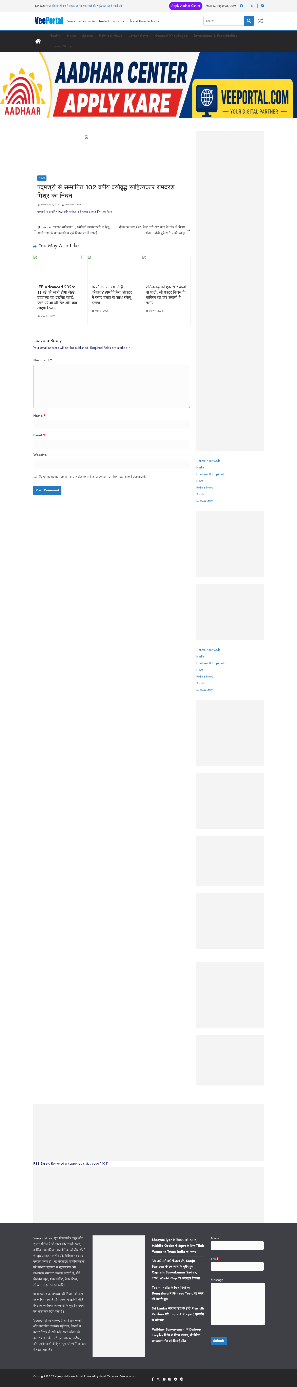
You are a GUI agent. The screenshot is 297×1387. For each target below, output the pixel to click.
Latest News (138, 35)
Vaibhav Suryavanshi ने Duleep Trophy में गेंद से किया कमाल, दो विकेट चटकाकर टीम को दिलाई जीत (176, 1335)
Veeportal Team (73, 204)
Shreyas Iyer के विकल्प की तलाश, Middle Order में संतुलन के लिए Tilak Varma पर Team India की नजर (178, 1245)
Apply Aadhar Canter (185, 5)
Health (55, 35)
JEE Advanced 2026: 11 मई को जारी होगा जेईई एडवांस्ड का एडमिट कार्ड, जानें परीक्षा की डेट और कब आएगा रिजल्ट (57, 297)
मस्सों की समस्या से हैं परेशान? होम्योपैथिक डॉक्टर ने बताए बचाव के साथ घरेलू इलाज (112, 295)
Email (39, 435)
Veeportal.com (43, 1238)
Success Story (61, 46)
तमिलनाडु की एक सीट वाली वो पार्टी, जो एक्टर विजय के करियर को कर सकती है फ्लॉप (166, 295)
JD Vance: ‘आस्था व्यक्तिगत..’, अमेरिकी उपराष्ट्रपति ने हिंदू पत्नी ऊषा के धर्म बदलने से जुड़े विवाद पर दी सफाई (73, 230)
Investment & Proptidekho (215, 35)
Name (39, 415)
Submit (218, 1340)
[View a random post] (260, 21)
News (71, 35)
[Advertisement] (230, 291)
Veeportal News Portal (70, 1376)
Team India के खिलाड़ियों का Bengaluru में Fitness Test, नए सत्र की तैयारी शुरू (177, 1293)
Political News (110, 35)
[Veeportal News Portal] (38, 41)
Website (40, 454)
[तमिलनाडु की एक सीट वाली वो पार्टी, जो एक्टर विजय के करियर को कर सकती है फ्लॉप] (166, 258)
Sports (87, 35)
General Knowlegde (171, 35)
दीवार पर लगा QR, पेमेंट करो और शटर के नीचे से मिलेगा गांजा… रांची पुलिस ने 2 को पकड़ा (152, 230)
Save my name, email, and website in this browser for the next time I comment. (92, 476)
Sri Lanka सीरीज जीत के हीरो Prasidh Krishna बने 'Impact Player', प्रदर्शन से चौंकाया (178, 1314)
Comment (42, 360)
